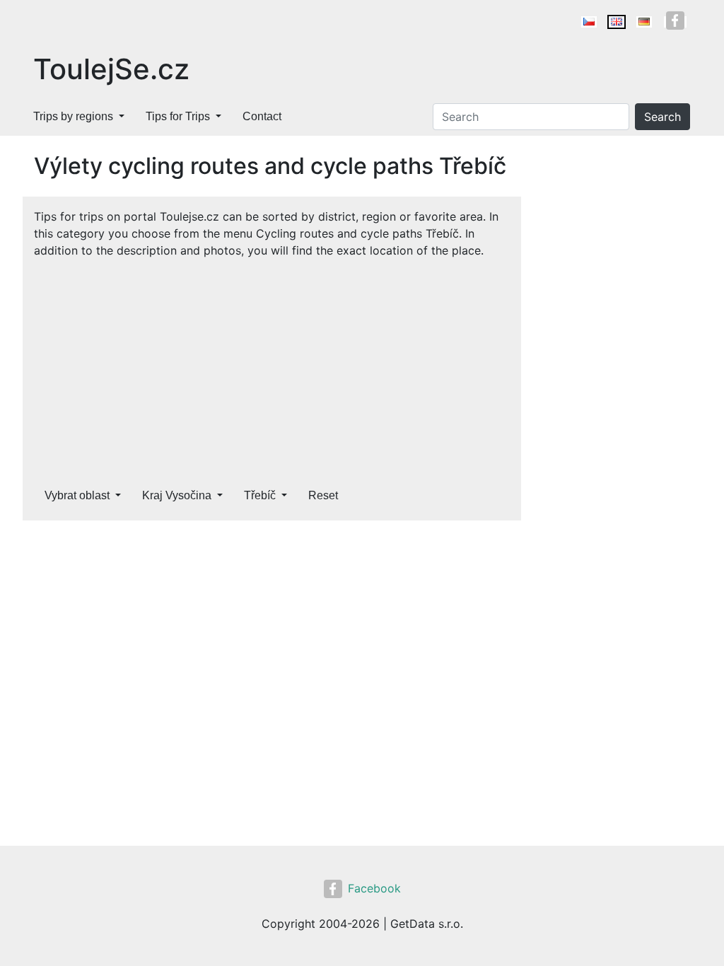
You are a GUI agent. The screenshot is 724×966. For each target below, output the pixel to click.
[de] (644, 22)
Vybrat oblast (77, 495)
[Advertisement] (272, 365)
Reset (323, 495)
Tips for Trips (178, 116)
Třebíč (260, 495)
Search (662, 117)
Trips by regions (73, 116)
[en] (616, 22)
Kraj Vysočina (176, 495)
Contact (262, 116)
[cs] (589, 22)
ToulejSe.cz (111, 69)
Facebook (374, 888)
